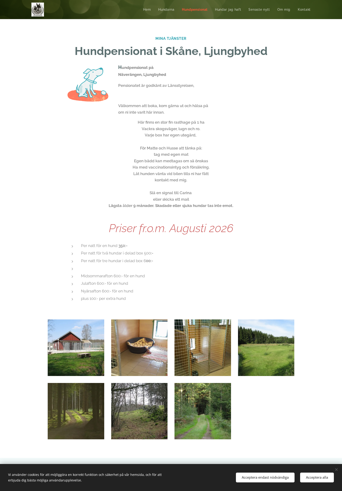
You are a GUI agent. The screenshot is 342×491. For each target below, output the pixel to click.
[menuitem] (148, 9)
